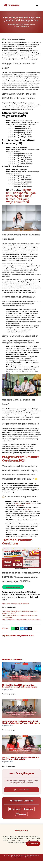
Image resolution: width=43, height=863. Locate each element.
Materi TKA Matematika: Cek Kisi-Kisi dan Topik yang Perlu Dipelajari (20, 758)
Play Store (18, 503)
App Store (29, 503)
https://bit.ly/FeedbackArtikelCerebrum (15, 604)
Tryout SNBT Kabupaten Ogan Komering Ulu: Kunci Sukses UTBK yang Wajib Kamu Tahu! (21, 196)
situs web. (28, 510)
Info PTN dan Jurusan (22, 26)
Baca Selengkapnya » (9, 694)
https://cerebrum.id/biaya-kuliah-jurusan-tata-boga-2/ (21, 620)
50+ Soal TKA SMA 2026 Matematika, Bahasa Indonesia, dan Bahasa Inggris (19, 686)
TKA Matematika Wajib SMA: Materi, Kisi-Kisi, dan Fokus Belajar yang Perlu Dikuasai (21, 722)
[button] (37, 5)
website (21, 505)
